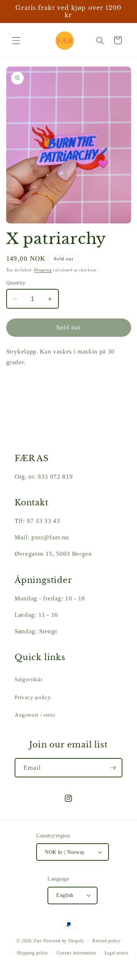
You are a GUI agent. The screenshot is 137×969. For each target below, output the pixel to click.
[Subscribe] (113, 768)
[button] (16, 40)
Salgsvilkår (28, 679)
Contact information (76, 952)
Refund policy (106, 940)
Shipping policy (33, 952)
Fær (38, 941)
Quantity (16, 283)
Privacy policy (33, 697)
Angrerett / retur (35, 715)
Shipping (43, 270)
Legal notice (116, 952)
